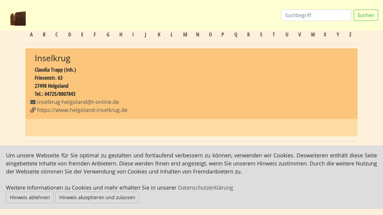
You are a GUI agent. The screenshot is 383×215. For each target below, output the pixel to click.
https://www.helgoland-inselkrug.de (81, 109)
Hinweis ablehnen (30, 197)
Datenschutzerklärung (205, 187)
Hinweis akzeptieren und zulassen (97, 197)
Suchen (366, 15)
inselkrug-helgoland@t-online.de (78, 101)
